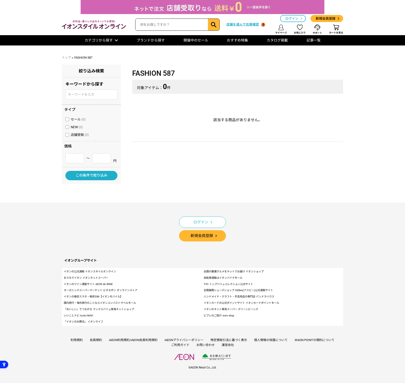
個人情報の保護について (271, 340)
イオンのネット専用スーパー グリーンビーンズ (231, 309)
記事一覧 (314, 40)
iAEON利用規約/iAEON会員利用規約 (133, 340)
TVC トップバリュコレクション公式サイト (228, 284)
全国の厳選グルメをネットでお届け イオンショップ (234, 271)
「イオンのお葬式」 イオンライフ (83, 321)
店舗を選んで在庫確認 (242, 24)
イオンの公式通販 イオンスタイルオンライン (90, 271)
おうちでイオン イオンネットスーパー (86, 277)
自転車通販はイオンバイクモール (223, 277)
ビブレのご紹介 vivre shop (219, 315)
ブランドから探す (151, 40)
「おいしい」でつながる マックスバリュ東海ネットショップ (99, 309)
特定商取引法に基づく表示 (228, 340)
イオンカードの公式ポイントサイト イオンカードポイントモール (241, 302)
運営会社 (228, 345)
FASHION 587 (83, 57)
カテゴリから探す (99, 40)
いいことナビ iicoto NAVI (78, 315)
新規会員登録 (325, 18)
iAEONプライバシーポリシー (184, 340)
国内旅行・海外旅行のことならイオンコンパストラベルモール (100, 302)
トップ (66, 57)
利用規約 (77, 340)
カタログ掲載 (277, 40)
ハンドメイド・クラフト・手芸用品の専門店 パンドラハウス (239, 296)
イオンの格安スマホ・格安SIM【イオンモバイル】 (93, 296)
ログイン (291, 18)
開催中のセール (196, 40)
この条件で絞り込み (91, 175)
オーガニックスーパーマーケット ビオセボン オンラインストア (100, 290)
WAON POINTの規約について (314, 340)
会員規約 (96, 340)
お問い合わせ (205, 345)
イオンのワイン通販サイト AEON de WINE (88, 284)
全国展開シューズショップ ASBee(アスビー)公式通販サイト (238, 290)
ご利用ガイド (180, 345)
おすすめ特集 (237, 40)
